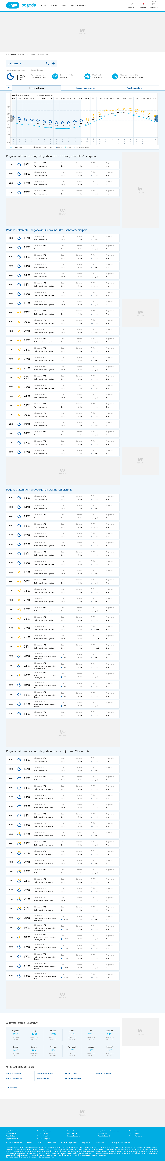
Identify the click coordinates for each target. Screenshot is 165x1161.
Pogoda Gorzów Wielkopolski (108, 1131)
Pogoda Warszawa (135, 1136)
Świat (63, 5)
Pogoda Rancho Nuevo (73, 1078)
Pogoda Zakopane (43, 1139)
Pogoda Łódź (103, 1133)
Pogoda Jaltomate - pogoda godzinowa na (32, 489)
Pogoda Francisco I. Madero (103, 1073)
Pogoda (29, 5)
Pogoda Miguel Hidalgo (14, 1073)
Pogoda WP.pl (11, 54)
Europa (54, 5)
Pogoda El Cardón (71, 1073)
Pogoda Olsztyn (134, 1133)
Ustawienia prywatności (69, 1142)
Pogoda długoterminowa (85, 88)
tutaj (52, 1157)
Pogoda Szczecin (104, 1136)
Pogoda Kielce (11, 1133)
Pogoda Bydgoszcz (44, 1131)
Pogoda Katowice (135, 1131)
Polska (44, 5)
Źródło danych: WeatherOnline (119, 1142)
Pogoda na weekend (134, 88)
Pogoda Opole (11, 1136)
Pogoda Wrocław (12, 1139)
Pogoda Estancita (43, 1078)
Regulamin (86, 1142)
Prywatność (51, 1142)
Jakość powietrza (78, 5)
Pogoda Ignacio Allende (45, 1073)
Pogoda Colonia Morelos (14, 1078)
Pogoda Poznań (42, 1136)
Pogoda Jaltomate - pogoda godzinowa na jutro (34, 230)
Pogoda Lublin (72, 1133)
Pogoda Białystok (12, 1131)
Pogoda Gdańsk (73, 1131)
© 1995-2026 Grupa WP (14, 1142)
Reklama (30, 1142)
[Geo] (54, 63)
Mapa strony (99, 1142)
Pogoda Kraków (42, 1133)
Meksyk (23, 54)
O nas (40, 1142)
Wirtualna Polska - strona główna (13, 5)
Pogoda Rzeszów (73, 1136)
